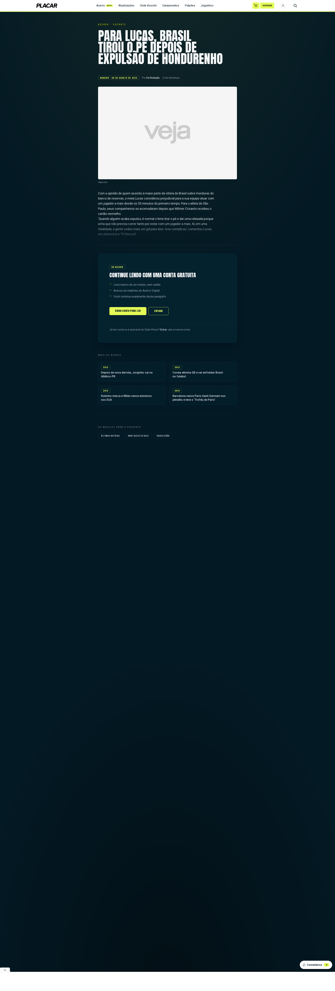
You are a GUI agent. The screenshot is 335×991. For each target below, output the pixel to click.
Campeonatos (170, 5)
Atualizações (126, 5)
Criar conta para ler (128, 311)
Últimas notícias (110, 435)
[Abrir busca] (295, 5)
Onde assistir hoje (138, 435)
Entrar (158, 311)
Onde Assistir (148, 5)
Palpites (190, 5)
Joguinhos (207, 5)
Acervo (104, 5)
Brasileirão (163, 435)
